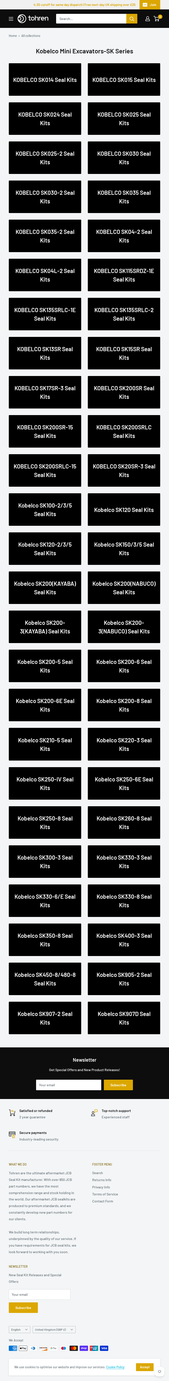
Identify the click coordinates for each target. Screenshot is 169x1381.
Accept (145, 1367)
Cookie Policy (115, 1367)
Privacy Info (101, 1187)
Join (153, 5)
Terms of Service (105, 1194)
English (15, 1329)
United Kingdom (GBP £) (50, 1329)
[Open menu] (11, 19)
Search (97, 1173)
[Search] (131, 18)
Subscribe (118, 1085)
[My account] (147, 18)
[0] (156, 18)
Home (13, 36)
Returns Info (101, 1180)
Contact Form (102, 1201)
